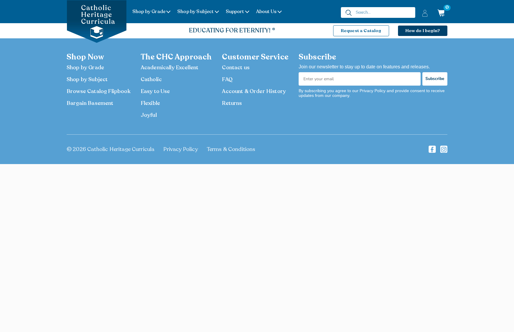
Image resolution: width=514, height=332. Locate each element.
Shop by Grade (148, 12)
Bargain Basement (90, 103)
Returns (232, 103)
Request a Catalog (361, 31)
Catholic (151, 79)
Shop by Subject (195, 12)
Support (235, 12)
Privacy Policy (180, 149)
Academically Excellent (170, 67)
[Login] (425, 13)
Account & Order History (254, 91)
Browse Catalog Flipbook (99, 91)
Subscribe (434, 78)
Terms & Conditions (231, 149)
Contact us (236, 67)
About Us (266, 12)
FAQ (227, 79)
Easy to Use (155, 91)
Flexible (150, 103)
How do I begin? (422, 31)
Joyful (149, 115)
